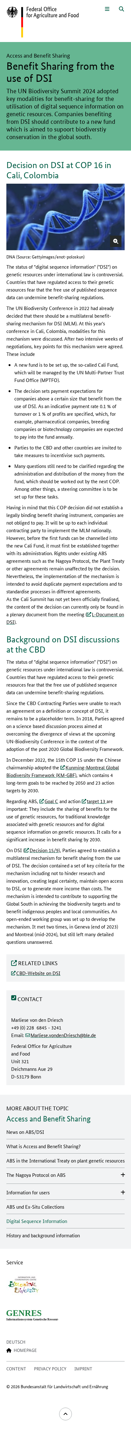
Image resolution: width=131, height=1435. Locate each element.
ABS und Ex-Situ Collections (35, 1206)
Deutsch (15, 1342)
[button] (115, 241)
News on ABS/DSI (25, 1131)
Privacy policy (50, 1368)
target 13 (97, 801)
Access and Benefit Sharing (48, 1118)
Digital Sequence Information (36, 1221)
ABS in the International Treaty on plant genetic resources (65, 1160)
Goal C (51, 801)
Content (16, 1368)
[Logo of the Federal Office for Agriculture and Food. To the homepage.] (42, 22)
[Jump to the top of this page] (65, 1414)
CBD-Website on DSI (38, 973)
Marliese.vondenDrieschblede (63, 1035)
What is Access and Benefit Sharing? (43, 1146)
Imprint (83, 1368)
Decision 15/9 (44, 850)
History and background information (43, 1235)
